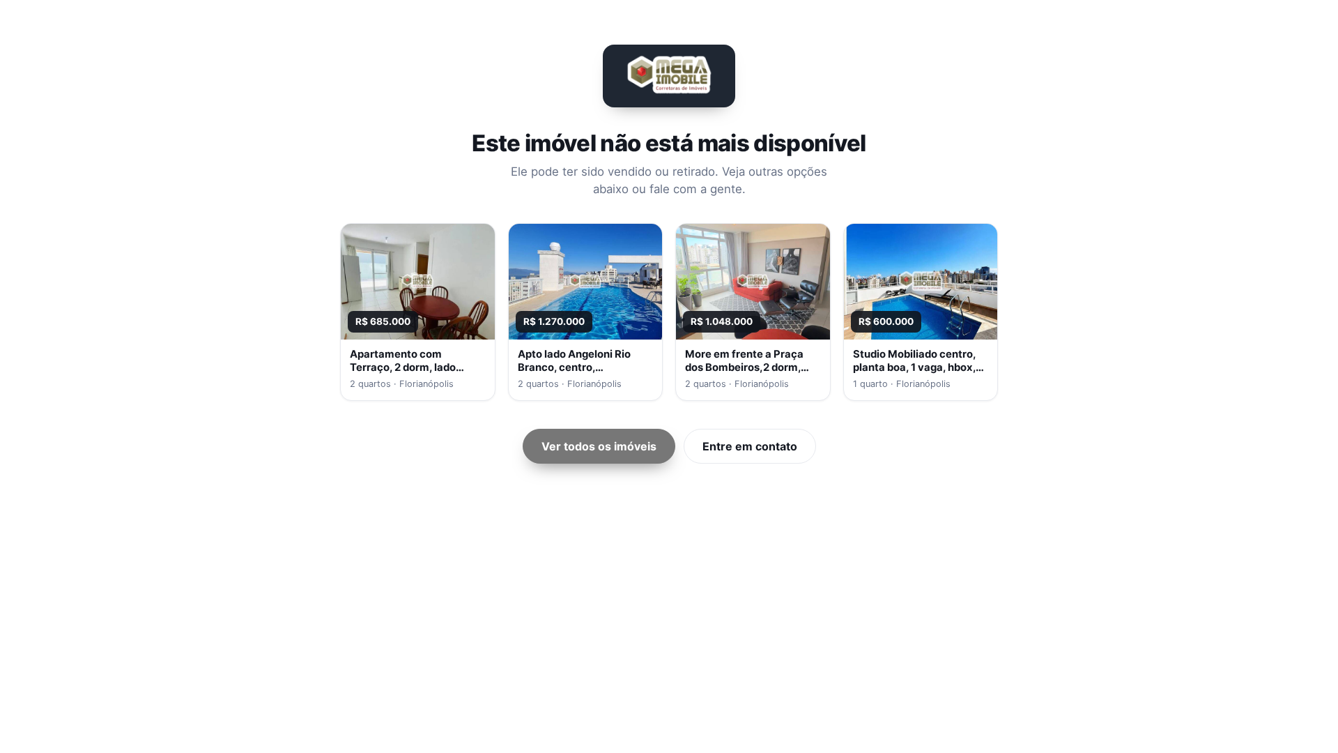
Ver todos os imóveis (598, 446)
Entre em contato (749, 446)
